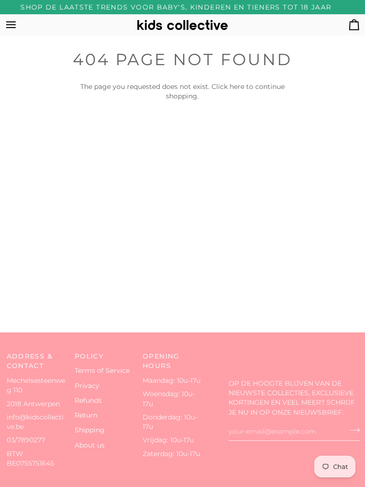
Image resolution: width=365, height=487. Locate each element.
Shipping (90, 430)
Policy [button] (89, 356)
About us (90, 445)
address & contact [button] (30, 361)
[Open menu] (19, 25)
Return (86, 415)
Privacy (87, 386)
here (237, 86)
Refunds (88, 400)
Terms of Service (102, 370)
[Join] (352, 430)
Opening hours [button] (161, 361)
